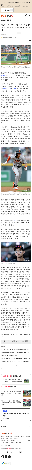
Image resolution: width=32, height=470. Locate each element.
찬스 (15, 220)
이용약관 (2, 438)
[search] (26, 15)
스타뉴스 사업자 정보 (5, 445)
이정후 (3, 75)
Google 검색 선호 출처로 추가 (8, 37)
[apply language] (11, 10)
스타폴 (20, 442)
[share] (27, 40)
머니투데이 (13, 440)
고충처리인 (22, 436)
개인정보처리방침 (9, 436)
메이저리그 (6, 89)
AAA (11, 442)
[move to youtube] (9, 456)
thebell (6, 442)
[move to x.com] (6, 456)
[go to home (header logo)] (7, 15)
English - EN (9, 10)
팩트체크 (10, 438)
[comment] (24, 40)
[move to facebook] (2, 456)
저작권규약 (28, 436)
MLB (13, 89)
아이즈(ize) (15, 442)
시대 (3, 442)
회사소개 (2, 436)
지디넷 (29, 440)
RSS (7, 438)
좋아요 (17, 365)
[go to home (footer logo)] (7, 433)
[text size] (30, 40)
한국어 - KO (8, 452)
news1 (25, 440)
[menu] (29, 15)
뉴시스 (21, 440)
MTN (17, 440)
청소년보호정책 (16, 436)
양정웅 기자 (3, 34)
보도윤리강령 (16, 438)
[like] (20, 40)
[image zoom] (28, 62)
